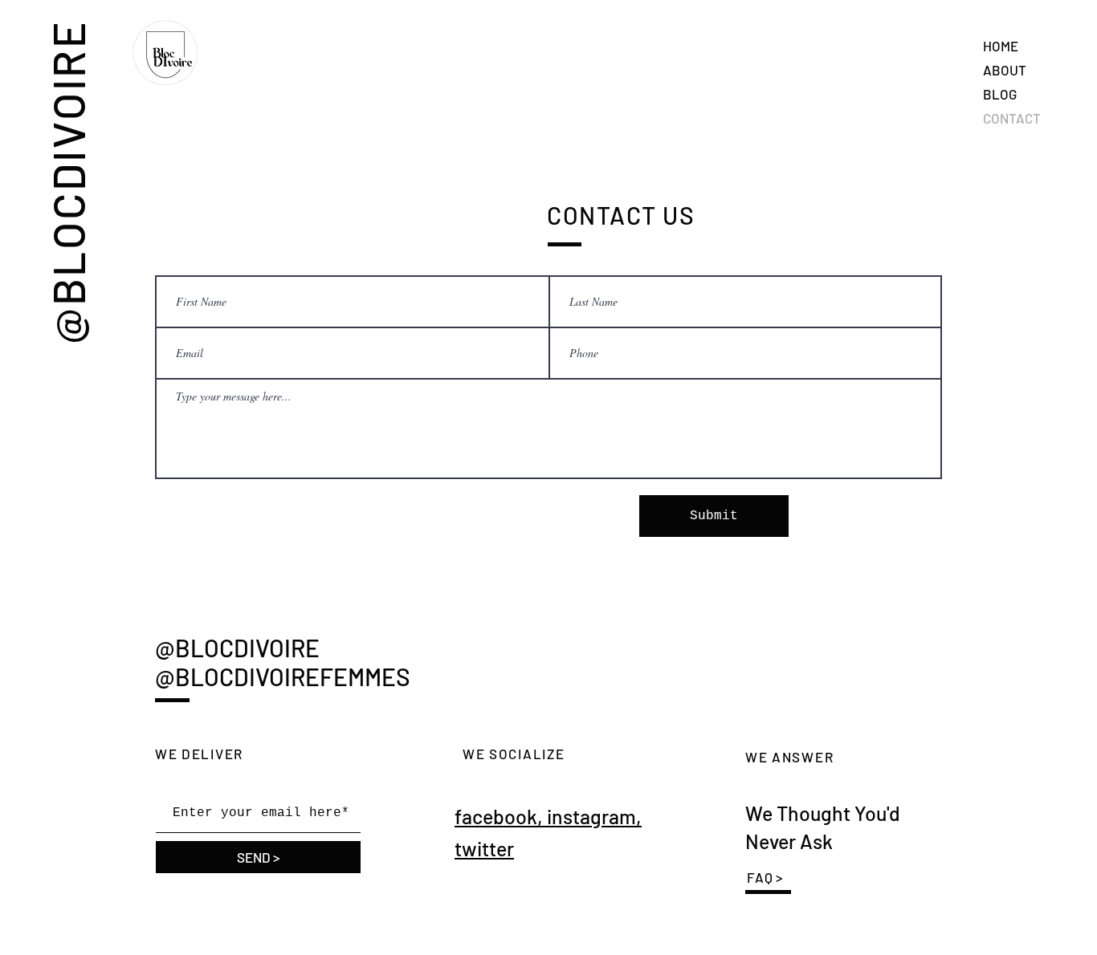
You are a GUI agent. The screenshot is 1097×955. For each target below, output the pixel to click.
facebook (496, 816)
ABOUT (1004, 70)
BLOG (1000, 94)
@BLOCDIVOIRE (67, 181)
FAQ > (765, 877)
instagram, (594, 816)
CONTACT (1012, 118)
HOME (1000, 46)
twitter (484, 848)
